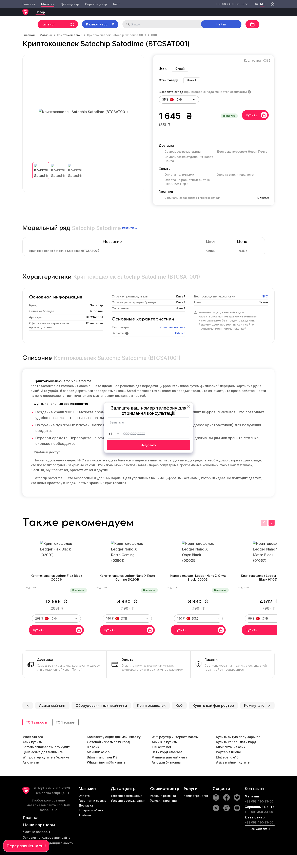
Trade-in (85, 815)
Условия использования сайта (47, 837)
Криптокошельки (69, 35)
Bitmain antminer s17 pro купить (47, 747)
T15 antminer (161, 747)
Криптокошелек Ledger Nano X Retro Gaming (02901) (127, 577)
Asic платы (31, 762)
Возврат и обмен (91, 810)
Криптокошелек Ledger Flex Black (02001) (56, 577)
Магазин (47, 4)
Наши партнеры (39, 824)
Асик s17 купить (164, 742)
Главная (28, 4)
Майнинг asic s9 (99, 752)
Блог (116, 4)
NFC (265, 296)
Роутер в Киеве (228, 752)
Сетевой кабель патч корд (108, 742)
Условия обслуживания (128, 800)
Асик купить (32, 742)
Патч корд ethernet (167, 752)
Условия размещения (126, 795)
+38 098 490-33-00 (259, 822)
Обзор (40, 12)
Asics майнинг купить (233, 762)
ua (256, 4)
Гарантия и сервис (92, 800)
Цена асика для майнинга (42, 752)
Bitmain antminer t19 (102, 757)
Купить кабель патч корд (236, 742)
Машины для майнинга (169, 757)
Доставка (86, 805)
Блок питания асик (230, 747)
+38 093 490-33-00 (259, 801)
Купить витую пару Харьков (238, 737)
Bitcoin (180, 333)
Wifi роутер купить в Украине (45, 757)
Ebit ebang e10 (227, 757)
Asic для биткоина (166, 762)
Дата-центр (69, 4)
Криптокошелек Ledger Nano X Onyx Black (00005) (198, 577)
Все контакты (260, 829)
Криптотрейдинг (196, 795)
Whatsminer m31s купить (106, 762)
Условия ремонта (163, 795)
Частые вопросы (36, 832)
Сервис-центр (96, 4)
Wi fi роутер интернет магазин (176, 737)
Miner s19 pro (32, 737)
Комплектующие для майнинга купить (116, 737)
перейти (128, 228)
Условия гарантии (163, 800)
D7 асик (93, 747)
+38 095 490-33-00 (259, 812)
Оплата (84, 795)
